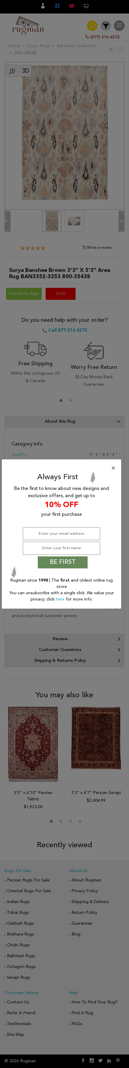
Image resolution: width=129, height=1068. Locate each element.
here (61, 599)
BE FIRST (63, 562)
